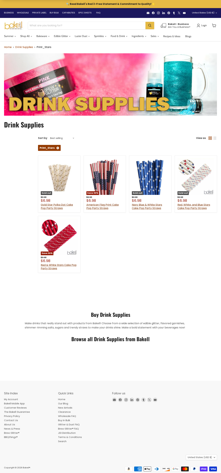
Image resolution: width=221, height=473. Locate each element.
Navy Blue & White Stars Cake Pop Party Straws (147, 206)
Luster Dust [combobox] (81, 36)
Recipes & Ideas (171, 36)
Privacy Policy (12, 416)
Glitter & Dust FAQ (69, 424)
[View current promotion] (110, 4)
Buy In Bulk (64, 420)
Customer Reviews (15, 407)
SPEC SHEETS (85, 12)
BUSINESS (9, 12)
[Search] (149, 25)
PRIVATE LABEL (39, 12)
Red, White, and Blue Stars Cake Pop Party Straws (193, 206)
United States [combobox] (203, 12)
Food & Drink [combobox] (118, 36)
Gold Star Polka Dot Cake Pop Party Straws (57, 206)
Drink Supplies (24, 47)
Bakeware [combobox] (42, 36)
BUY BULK (54, 12)
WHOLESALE (23, 12)
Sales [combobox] (154, 36)
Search (62, 441)
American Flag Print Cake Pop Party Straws (102, 206)
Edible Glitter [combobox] (61, 36)
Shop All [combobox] (25, 36)
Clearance (64, 412)
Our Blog (63, 403)
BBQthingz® (11, 437)
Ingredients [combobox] (138, 36)
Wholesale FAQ (67, 416)
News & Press (12, 428)
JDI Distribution (67, 433)
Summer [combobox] (9, 36)
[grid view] (210, 138)
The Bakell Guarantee (17, 412)
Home (8, 47)
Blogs (188, 36)
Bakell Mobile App (14, 403)
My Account (11, 399)
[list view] (214, 138)
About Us (9, 424)
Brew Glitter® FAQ (68, 428)
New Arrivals (65, 407)
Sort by (42, 138)
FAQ (98, 12)
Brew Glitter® (11, 433)
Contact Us (11, 420)
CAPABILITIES (68, 12)
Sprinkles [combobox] (99, 36)
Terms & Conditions (70, 437)
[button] (214, 25)
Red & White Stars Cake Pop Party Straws (59, 266)
